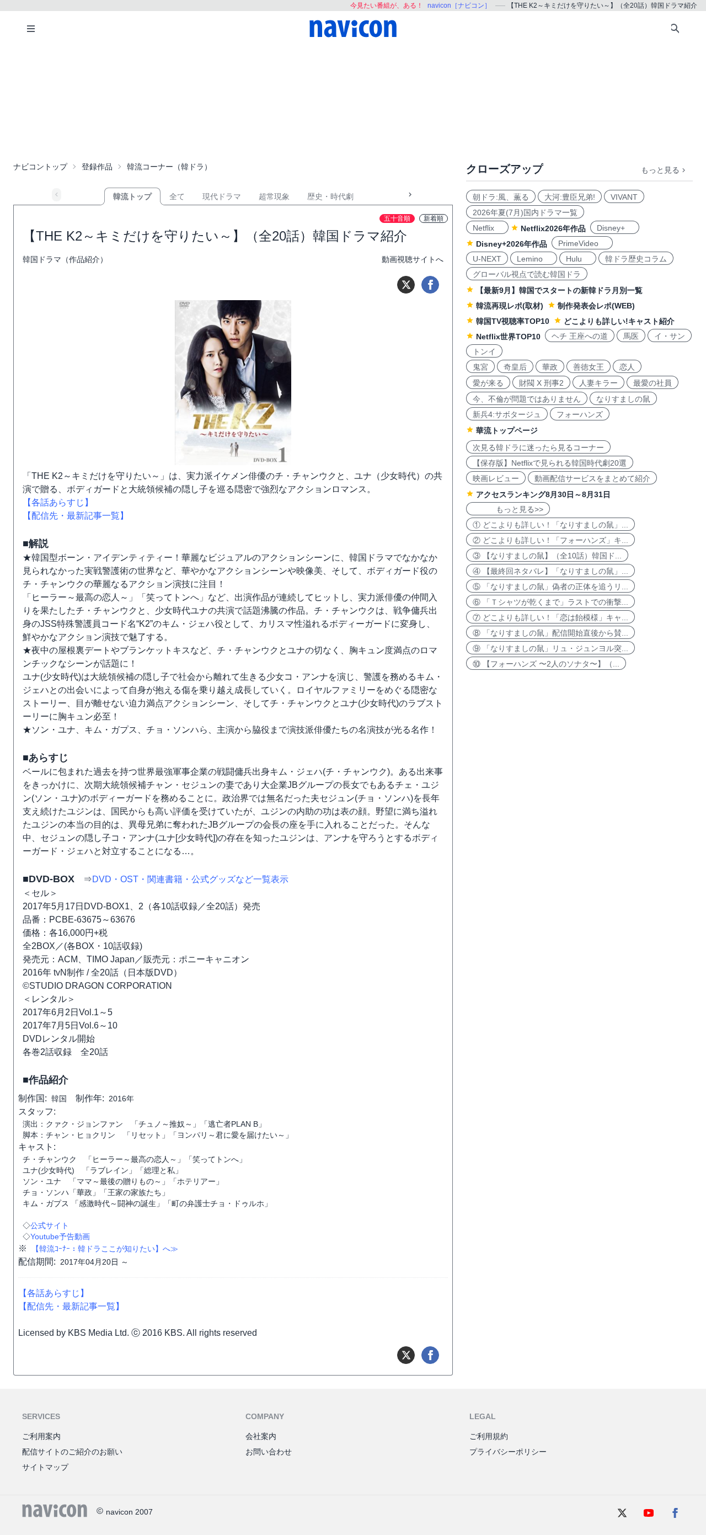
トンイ (484, 351)
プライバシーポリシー (508, 1451)
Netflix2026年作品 (553, 228)
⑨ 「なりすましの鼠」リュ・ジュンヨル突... (550, 648)
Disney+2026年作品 (511, 243)
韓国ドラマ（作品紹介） (65, 259)
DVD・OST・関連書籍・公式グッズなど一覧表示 (190, 879)
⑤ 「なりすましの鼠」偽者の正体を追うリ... (550, 586)
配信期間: (37, 1261)
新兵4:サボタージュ (507, 414)
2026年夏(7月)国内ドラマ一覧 (525, 212)
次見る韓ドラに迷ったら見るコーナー (538, 447)
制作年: (90, 1098)
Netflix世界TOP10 (508, 336)
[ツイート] (406, 285)
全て (177, 196)
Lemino (533, 258)
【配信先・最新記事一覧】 (76, 515)
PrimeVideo (582, 243)
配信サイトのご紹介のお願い (72, 1451)
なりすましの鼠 (623, 399)
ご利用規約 (488, 1436)
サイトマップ (45, 1467)
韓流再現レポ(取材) (509, 305)
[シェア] (430, 285)
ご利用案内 (41, 1436)
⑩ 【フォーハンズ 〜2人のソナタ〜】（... (546, 663)
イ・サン (669, 336)
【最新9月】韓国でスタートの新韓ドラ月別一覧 (559, 290)
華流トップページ (507, 430)
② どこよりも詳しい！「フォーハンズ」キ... (550, 540)
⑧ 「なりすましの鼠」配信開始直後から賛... (550, 632)
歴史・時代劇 (330, 196)
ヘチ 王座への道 (580, 336)
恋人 (627, 367)
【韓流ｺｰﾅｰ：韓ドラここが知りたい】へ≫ (104, 1248)
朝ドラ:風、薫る (501, 197)
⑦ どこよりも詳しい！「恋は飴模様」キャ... (550, 617)
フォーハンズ (580, 414)
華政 (550, 367)
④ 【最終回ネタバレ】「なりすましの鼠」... (550, 571)
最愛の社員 (652, 383)
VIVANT (624, 197)
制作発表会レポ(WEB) (596, 305)
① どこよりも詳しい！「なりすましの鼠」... (550, 524)
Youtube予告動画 (60, 1236)
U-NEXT (487, 258)
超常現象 (274, 196)
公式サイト (49, 1225)
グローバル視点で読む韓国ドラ (527, 274)
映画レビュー (496, 478)
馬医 (631, 336)
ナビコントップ (40, 166)
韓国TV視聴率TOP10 (512, 321)
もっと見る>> (508, 509)
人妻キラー (598, 383)
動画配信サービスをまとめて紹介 (592, 478)
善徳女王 (588, 367)
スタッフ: (37, 1111)
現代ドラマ (221, 196)
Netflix (487, 227)
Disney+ (615, 227)
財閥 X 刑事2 (541, 383)
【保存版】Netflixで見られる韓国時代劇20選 (550, 463)
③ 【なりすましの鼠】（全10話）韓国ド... (547, 555)
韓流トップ (132, 196)
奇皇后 (515, 367)
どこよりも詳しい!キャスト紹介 (619, 321)
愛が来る (488, 383)
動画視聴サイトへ (412, 259)
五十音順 (397, 218)
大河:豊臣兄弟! (569, 197)
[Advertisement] (353, 101)
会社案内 (260, 1436)
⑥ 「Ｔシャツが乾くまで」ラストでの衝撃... (550, 602)
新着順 (433, 218)
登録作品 (97, 166)
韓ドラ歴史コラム (636, 258)
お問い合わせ (268, 1451)
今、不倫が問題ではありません (527, 399)
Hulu (578, 258)
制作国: (32, 1098)
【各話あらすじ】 (58, 502)
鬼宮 (480, 367)
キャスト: (37, 1147)
